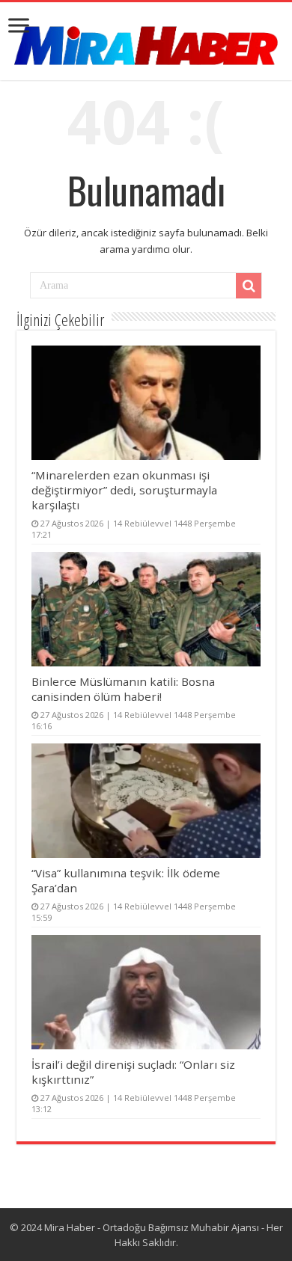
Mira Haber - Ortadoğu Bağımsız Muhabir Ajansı (151, 1227)
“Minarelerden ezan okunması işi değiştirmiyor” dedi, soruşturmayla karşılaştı (124, 489)
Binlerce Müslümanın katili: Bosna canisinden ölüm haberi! (123, 689)
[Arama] (248, 285)
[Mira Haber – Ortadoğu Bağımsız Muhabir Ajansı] (146, 40)
